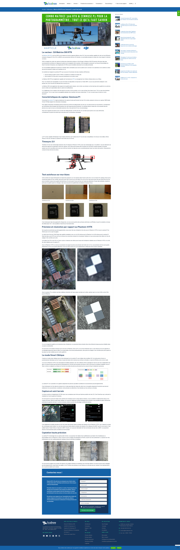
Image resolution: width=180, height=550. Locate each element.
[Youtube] (47, 536)
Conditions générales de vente (109, 541)
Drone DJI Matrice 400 (69, 524)
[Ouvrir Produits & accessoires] (93, 3)
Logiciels (87, 543)
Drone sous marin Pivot (69, 534)
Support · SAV (88, 528)
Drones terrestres (89, 539)
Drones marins (88, 537)
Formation (87, 526)
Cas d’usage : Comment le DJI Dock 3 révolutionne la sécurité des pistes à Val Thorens (129, 52)
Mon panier (104, 535)
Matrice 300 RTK (48, 55)
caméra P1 (51, 100)
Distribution (87, 524)
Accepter (113, 547)
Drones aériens (88, 535)
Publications (50, 9)
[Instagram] (50, 536)
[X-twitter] (59, 536)
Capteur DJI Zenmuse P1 (70, 528)
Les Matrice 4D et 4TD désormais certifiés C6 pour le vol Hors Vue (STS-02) (129, 25)
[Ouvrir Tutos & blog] (112, 3)
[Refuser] (178, 547)
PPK (74, 79)
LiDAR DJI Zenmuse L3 (69, 526)
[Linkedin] (44, 536)
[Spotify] (53, 536)
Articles (104, 528)
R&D (86, 530)
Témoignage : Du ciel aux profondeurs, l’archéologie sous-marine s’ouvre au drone (129, 58)
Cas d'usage (105, 524)
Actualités (104, 530)
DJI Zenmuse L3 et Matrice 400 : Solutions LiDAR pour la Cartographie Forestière (128, 65)
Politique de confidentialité (108, 539)
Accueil (44, 9)
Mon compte (105, 537)
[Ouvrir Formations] (102, 3)
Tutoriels (104, 526)
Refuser (119, 547)
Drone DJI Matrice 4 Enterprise (71, 530)
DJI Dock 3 (66, 532)
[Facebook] (56, 536)
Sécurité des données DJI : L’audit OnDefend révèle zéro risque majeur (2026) (128, 39)
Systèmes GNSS (89, 541)
